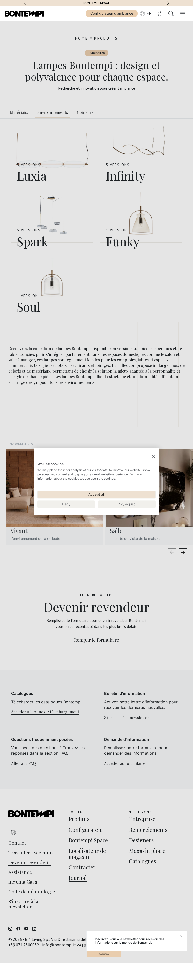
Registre (104, 954)
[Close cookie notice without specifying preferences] (154, 457)
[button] (25, 3)
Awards (122, 3)
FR (149, 13)
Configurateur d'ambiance (111, 13)
